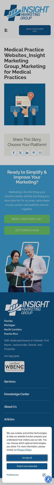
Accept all (27, 458)
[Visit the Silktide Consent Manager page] (44, 475)
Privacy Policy (24, 449)
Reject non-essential (27, 466)
